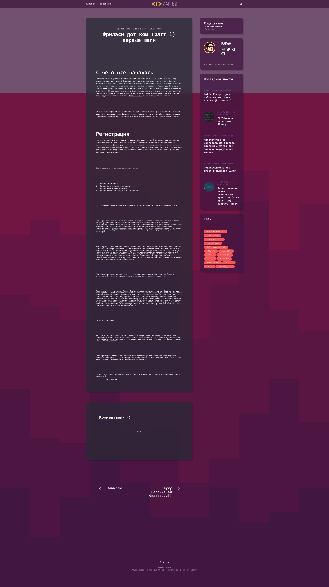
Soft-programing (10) (216, 247)
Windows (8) (225, 255)
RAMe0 (159, 29)
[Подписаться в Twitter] (228, 49)
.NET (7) (228, 263)
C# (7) (209, 266)
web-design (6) (225, 266)
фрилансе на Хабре (131, 112)
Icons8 (194, 570)
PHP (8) (210, 255)
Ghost (161, 570)
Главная (90, 4)
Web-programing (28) (215, 231)
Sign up (165, 562)
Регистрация (210, 29)
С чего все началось (213, 26)
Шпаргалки (106, 4)
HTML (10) (211, 251)
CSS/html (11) (213, 243)
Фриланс (114, 379)
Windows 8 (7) (213, 263)
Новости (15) (212, 235)
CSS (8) (210, 259)
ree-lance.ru (135, 96)
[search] (241, 4)
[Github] (223, 53)
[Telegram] (233, 49)
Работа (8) (224, 259)
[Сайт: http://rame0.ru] (223, 49)
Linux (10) (226, 251)
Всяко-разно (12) (214, 239)
